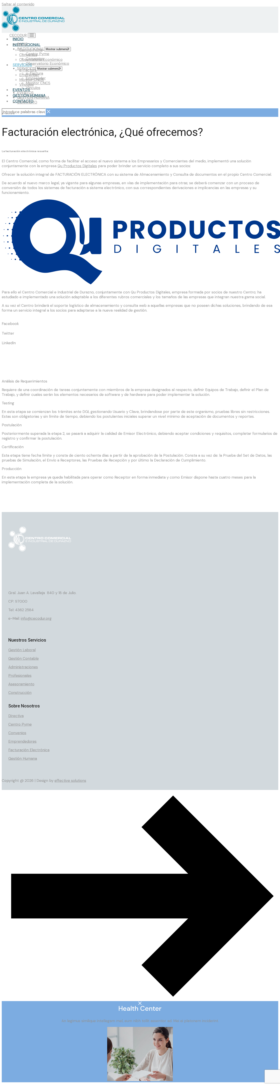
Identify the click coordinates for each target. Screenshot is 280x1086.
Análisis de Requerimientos (24, 381)
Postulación (12, 425)
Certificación (13, 446)
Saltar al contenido (18, 4)
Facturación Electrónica (28, 749)
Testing (8, 403)
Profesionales (20, 675)
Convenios (17, 732)
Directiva (16, 715)
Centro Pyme (20, 724)
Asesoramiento (21, 684)
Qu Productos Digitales (77, 165)
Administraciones (23, 667)
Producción (11, 468)
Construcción (20, 692)
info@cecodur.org (36, 618)
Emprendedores (22, 741)
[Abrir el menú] (32, 35)
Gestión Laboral (22, 649)
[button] (140, 321)
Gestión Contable (23, 658)
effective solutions (70, 780)
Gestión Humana (22, 758)
